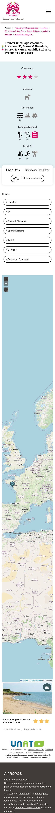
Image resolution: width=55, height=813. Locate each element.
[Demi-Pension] (27, 135)
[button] (12, 484)
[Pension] (20, 135)
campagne (41, 793)
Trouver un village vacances (26, 28)
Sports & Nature (33, 31)
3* (6, 31)
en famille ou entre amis (27, 807)
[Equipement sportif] (27, 154)
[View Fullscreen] (6, 290)
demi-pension (33, 797)
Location (44, 28)
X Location (11, 202)
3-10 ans (8, 34)
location (8, 800)
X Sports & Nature (15, 230)
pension (20, 797)
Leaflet (25, 680)
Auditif (45, 31)
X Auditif (10, 240)
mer (11, 793)
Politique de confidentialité (35, 752)
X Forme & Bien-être (16, 221)
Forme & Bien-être (16, 31)
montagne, (24, 793)
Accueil (8, 28)
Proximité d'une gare (23, 34)
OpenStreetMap (37, 680)
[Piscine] (20, 154)
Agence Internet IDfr (36, 750)
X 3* (8, 211)
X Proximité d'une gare (17, 259)
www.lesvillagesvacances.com (22, 755)
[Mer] (20, 115)
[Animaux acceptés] (27, 98)
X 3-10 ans (11, 249)
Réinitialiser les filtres (37, 170)
